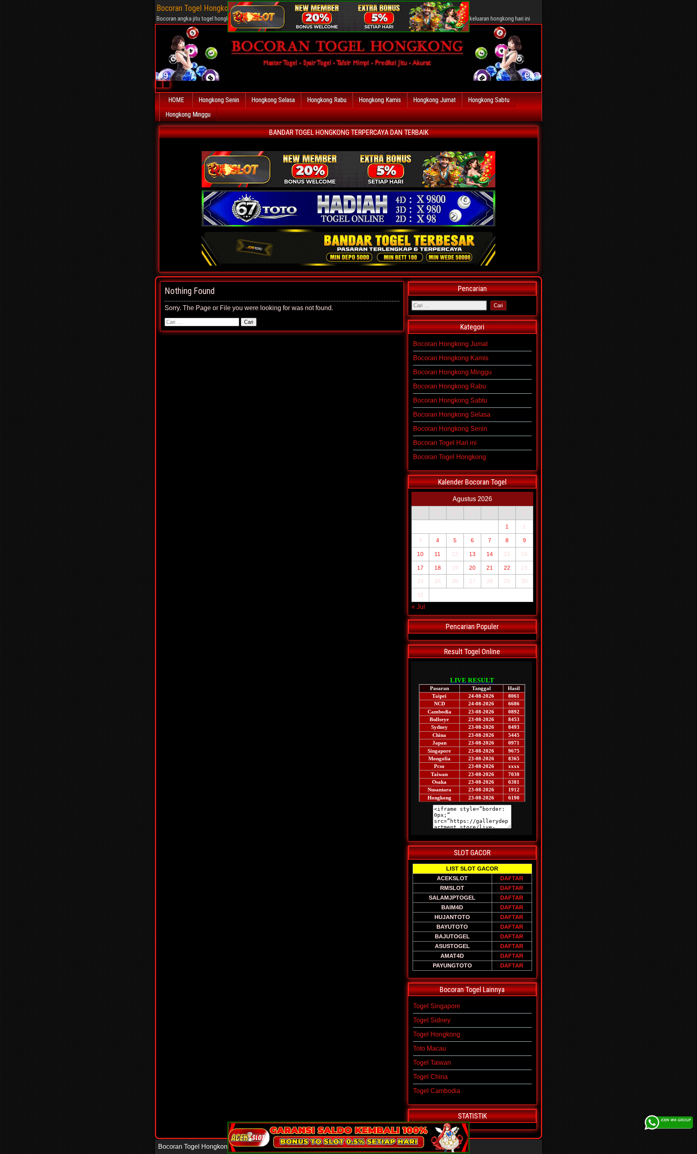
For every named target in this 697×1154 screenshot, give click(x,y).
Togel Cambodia (436, 1090)
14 (489, 554)
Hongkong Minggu (188, 114)
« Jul (418, 606)
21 (489, 567)
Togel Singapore (436, 1006)
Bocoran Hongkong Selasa (451, 414)
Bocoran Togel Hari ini (445, 442)
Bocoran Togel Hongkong (449, 456)
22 (507, 567)
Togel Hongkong (436, 1034)
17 (420, 567)
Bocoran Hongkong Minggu (452, 372)
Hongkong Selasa (273, 100)
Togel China (430, 1076)
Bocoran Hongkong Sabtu (450, 400)
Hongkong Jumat (434, 100)
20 (472, 567)
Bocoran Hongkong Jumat (450, 343)
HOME (176, 100)
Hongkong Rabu (326, 100)
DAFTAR (511, 878)
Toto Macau (429, 1048)
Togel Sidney (432, 1020)
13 (472, 554)
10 (420, 554)
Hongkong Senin (218, 100)
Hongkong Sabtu (488, 100)
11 (437, 554)
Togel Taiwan (432, 1062)
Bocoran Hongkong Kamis (450, 358)
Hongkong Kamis (380, 100)
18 (437, 567)
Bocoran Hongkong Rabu (449, 386)
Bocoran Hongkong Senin (450, 428)
